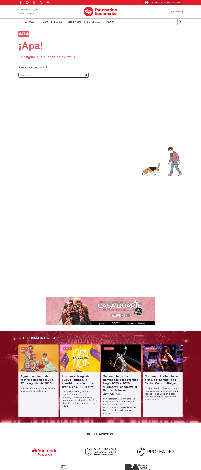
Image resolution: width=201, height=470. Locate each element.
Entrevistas (74, 22)
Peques (58, 22)
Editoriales (93, 22)
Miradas (44, 22)
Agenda (110, 22)
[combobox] (50, 75)
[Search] (86, 75)
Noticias (29, 22)
